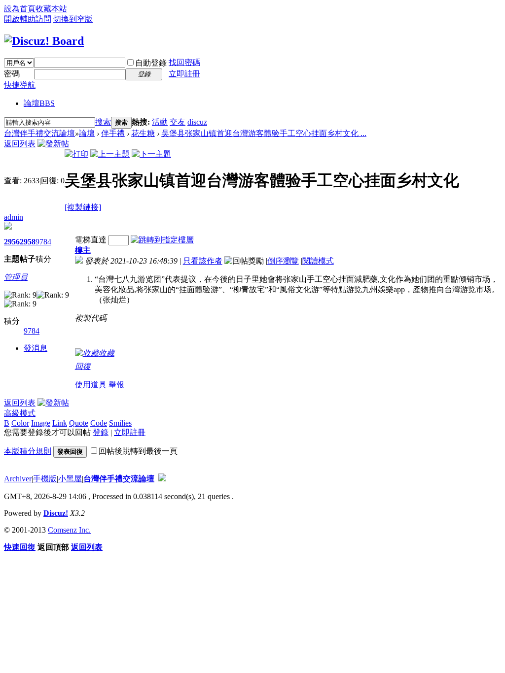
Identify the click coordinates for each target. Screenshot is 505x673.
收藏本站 (51, 8)
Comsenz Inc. (69, 530)
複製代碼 (91, 318)
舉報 (116, 384)
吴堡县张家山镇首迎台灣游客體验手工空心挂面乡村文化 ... (263, 133)
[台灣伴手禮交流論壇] (44, 40)
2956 (12, 241)
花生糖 (143, 133)
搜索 (103, 122)
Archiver (18, 478)
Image (40, 423)
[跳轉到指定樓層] (162, 240)
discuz (197, 122)
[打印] (76, 154)
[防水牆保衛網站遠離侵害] (162, 478)
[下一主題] (151, 154)
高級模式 (20, 413)
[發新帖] (53, 143)
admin (13, 217)
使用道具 (91, 384)
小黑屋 (70, 478)
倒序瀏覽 (283, 261)
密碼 (12, 73)
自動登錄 (151, 63)
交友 (177, 122)
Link (59, 423)
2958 (28, 241)
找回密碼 (184, 62)
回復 (83, 366)
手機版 (45, 478)
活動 (160, 122)
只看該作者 (202, 261)
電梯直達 (91, 240)
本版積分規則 (27, 451)
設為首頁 (20, 8)
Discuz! (55, 513)
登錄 (100, 432)
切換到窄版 (73, 19)
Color (20, 423)
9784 (43, 241)
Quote (78, 423)
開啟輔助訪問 (27, 19)
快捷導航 (20, 85)
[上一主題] (110, 154)
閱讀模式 (318, 261)
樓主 (83, 250)
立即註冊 (184, 73)
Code (98, 423)
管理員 (16, 277)
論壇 (39, 103)
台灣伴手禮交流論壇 (39, 133)
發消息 (35, 348)
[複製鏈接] (83, 207)
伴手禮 (113, 133)
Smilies (120, 423)
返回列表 (20, 143)
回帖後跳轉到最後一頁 (138, 451)
